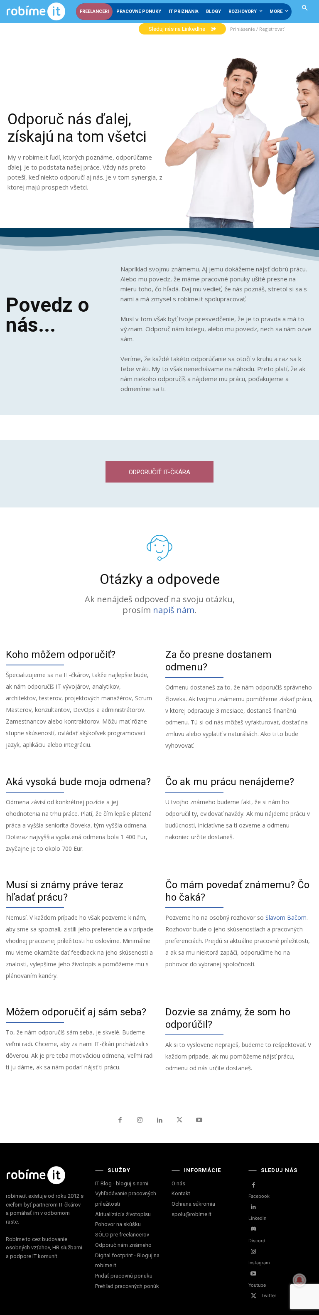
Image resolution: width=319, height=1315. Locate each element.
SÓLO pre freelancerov (122, 1234)
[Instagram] (140, 1120)
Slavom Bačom (286, 917)
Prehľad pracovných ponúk (127, 1286)
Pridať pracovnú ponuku (123, 1276)
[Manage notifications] (299, 1280)
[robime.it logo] (36, 11)
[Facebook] (120, 1120)
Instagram (259, 1263)
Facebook (259, 1196)
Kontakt (181, 1193)
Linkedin (257, 1218)
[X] (179, 1120)
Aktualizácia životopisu (123, 1214)
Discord (256, 1241)
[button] (305, 8)
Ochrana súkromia (193, 1204)
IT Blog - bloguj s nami (121, 1183)
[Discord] (253, 1229)
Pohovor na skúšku (118, 1224)
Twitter (268, 1295)
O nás (178, 1183)
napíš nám (173, 610)
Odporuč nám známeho (123, 1245)
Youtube (257, 1285)
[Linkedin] (159, 1120)
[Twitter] (253, 1296)
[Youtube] (199, 1120)
